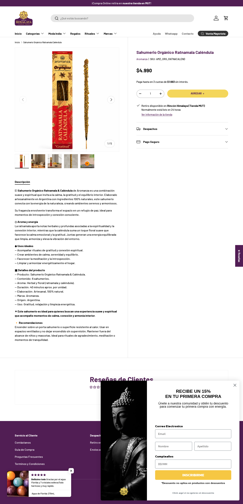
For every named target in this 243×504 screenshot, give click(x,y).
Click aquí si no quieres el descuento (193, 493)
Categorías (33, 33)
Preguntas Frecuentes (29, 456)
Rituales (90, 33)
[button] (226, 18)
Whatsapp (171, 33)
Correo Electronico (169, 426)
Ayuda (157, 33)
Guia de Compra (24, 449)
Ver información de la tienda (156, 114)
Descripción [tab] (22, 181)
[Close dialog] (235, 385)
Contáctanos (23, 442)
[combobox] (122, 18)
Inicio (18, 33)
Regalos (75, 33)
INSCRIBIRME (193, 475)
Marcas (108, 33)
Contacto (188, 33)
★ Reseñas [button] (239, 256)
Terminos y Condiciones (30, 463)
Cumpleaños (164, 456)
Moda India (55, 33)
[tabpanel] (67, 265)
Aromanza (141, 59)
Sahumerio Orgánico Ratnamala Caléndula (42, 42)
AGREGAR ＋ (198, 93)
